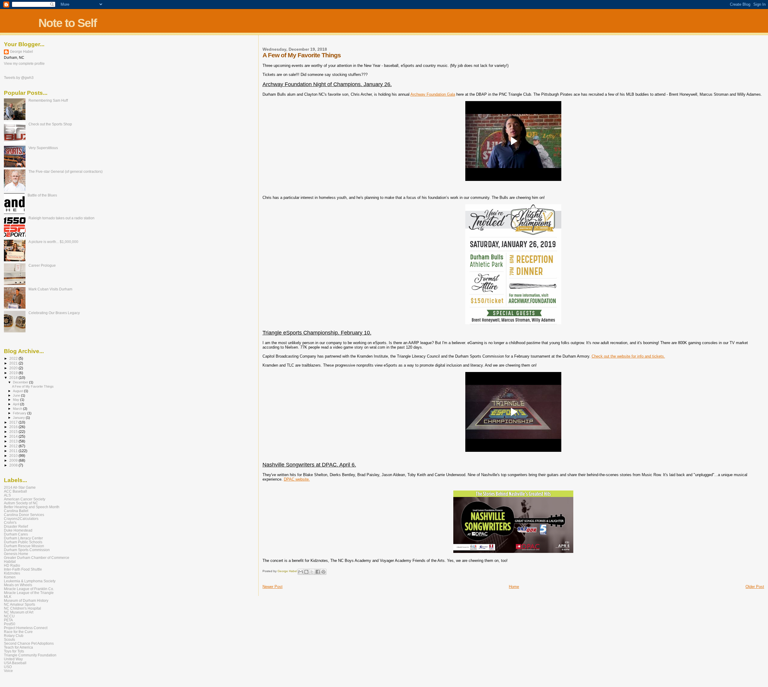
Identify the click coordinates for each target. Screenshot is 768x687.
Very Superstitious (43, 148)
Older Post (755, 586)
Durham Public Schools (23, 542)
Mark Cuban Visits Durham (50, 289)
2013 (14, 441)
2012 (14, 446)
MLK (7, 596)
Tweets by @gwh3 (19, 78)
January (19, 417)
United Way (13, 659)
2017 (14, 422)
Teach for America (18, 647)
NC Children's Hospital (22, 608)
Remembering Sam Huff (48, 100)
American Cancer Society (24, 499)
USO (8, 667)
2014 (14, 436)
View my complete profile (24, 64)
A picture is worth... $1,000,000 (53, 242)
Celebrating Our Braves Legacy (54, 313)
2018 (14, 378)
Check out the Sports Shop (50, 124)
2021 (14, 363)
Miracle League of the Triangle (29, 593)
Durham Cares (16, 534)
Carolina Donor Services (24, 515)
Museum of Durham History (26, 600)
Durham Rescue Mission (24, 546)
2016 (14, 427)
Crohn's (10, 522)
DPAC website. (297, 479)
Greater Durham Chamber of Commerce (36, 558)
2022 (14, 358)
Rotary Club (13, 636)
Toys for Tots (14, 651)
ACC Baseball (15, 491)
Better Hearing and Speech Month (31, 507)
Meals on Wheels (18, 585)
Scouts (9, 639)
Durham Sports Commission (27, 550)
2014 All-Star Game (20, 487)
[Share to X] (312, 572)
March (18, 408)
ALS (7, 495)
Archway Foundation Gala (432, 94)
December (21, 382)
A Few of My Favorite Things (33, 386)
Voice (8, 671)
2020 (14, 368)
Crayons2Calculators (21, 518)
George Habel (21, 52)
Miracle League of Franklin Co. (29, 589)
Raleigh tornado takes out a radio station (61, 218)
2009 (14, 460)
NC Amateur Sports (19, 604)
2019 (14, 373)
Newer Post (272, 586)
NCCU (9, 616)
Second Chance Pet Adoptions (29, 643)
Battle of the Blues (42, 195)
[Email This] (301, 572)
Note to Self (67, 22)
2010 (14, 456)
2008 (14, 465)
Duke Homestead (18, 530)
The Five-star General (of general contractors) (65, 171)
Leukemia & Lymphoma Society (30, 581)
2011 (14, 451)
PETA (8, 620)
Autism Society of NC (21, 503)
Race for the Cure (18, 632)
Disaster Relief (16, 526)
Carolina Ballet (16, 511)
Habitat (10, 561)
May (16, 399)
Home (514, 586)
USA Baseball (15, 663)
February (20, 413)
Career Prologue (42, 265)
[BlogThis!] (306, 572)
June (17, 395)
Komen (10, 577)
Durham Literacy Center (23, 538)
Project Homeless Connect (25, 628)
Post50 (9, 624)
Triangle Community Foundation (30, 655)
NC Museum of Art (18, 612)
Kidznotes (12, 573)
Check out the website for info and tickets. (628, 356)
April (16, 404)
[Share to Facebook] (318, 572)
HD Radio (12, 565)
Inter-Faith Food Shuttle (23, 569)
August (18, 391)
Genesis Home (16, 554)
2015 (14, 432)
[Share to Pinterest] (323, 572)
